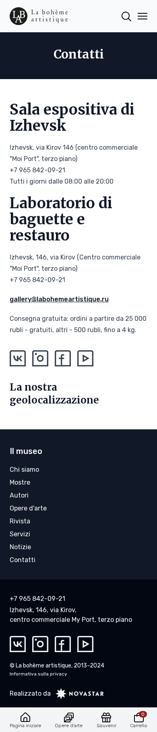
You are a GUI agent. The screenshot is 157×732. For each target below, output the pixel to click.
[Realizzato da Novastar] (77, 694)
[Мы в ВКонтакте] (18, 358)
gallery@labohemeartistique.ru (59, 299)
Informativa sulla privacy (38, 674)
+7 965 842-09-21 (37, 598)
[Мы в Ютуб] (85, 358)
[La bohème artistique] (39, 16)
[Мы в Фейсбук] (63, 358)
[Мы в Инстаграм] (40, 358)
